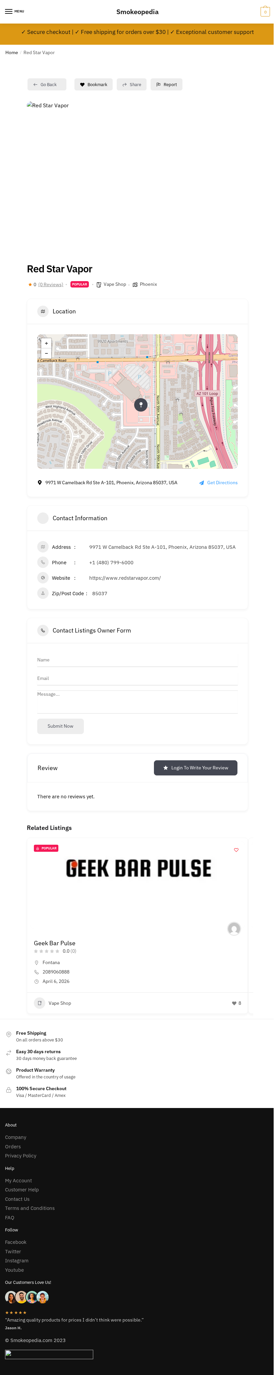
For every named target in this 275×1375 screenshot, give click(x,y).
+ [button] (46, 343)
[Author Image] (234, 929)
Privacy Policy (20, 1155)
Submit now (60, 726)
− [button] (46, 353)
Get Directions (222, 483)
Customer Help (22, 1189)
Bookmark (97, 84)
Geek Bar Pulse (54, 943)
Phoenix (148, 284)
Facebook (15, 1242)
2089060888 (56, 972)
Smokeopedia (137, 11)
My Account (18, 1180)
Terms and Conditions (30, 1208)
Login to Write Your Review (199, 768)
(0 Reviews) (50, 284)
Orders (13, 1146)
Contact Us (17, 1199)
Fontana (51, 962)
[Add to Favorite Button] (236, 850)
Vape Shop (115, 284)
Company (15, 1137)
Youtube (14, 1270)
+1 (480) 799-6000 (111, 562)
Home (11, 52)
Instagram (17, 1260)
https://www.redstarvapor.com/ (125, 578)
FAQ (9, 1217)
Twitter (13, 1251)
